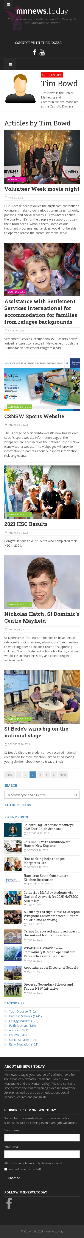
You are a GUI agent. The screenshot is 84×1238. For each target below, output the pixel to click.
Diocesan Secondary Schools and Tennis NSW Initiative (48, 986)
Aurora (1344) (18, 1030)
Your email (11, 1147)
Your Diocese (16, 179)
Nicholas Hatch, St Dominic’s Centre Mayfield (41, 617)
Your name (12, 1130)
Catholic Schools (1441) (25, 1016)
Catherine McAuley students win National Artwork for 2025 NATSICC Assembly (51, 896)
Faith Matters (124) (22, 1025)
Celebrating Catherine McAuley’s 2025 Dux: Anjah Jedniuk (49, 827)
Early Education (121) (23, 1044)
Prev (9, 775)
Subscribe (13, 1178)
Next (63, 775)
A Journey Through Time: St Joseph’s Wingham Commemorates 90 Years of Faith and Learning (52, 916)
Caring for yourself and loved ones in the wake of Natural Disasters (52, 933)
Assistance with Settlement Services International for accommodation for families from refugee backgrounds (40, 311)
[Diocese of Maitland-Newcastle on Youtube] (42, 52)
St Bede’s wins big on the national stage (36, 732)
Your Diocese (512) (22, 1011)
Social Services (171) (23, 1040)
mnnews (42, 10)
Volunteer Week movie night (41, 188)
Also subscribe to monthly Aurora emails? (33, 1163)
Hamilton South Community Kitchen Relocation (46, 878)
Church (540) (18, 1035)
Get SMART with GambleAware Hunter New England (47, 844)
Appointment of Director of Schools (51, 967)
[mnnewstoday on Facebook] (34, 52)
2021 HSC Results (26, 524)
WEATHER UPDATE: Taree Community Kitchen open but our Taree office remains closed (49, 952)
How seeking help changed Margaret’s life (44, 861)
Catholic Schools (19, 406)
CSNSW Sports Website (34, 416)
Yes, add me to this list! (25, 1169)
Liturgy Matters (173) (23, 1021)
